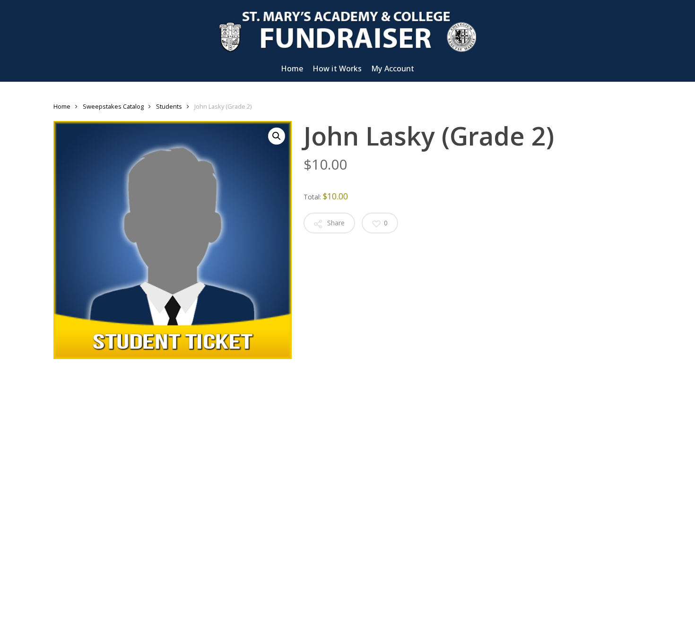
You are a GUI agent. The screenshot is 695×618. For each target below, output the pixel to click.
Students (169, 106)
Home (61, 106)
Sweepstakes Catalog (113, 106)
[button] (276, 136)
